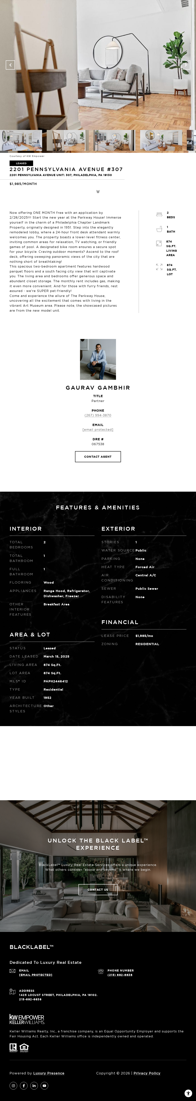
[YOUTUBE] (44, 1086)
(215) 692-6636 (120, 974)
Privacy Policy (147, 1073)
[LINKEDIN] (34, 1086)
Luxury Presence (49, 1073)
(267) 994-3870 (98, 415)
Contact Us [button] (98, 889)
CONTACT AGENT (98, 456)
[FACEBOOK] (24, 1086)
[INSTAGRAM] (13, 1086)
